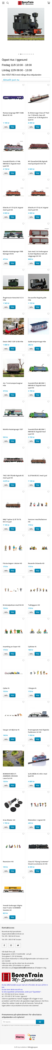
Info (5, 127)
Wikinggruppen (33, 1047)
